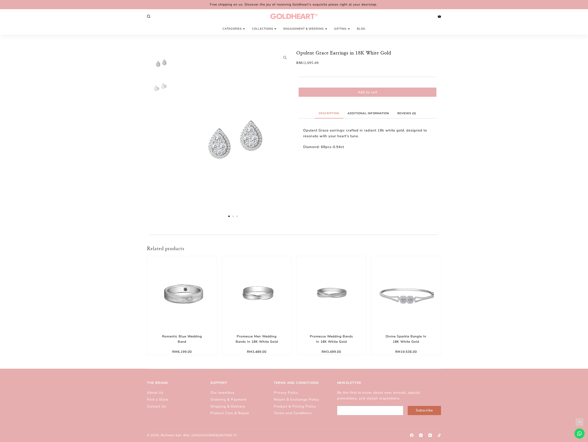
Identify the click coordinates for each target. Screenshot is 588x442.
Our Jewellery (222, 392)
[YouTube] (430, 435)
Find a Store (157, 399)
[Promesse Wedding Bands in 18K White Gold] (331, 291)
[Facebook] (411, 435)
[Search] (148, 16)
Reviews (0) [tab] (406, 113)
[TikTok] (439, 435)
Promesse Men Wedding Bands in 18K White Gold (257, 339)
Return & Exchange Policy (297, 399)
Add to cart (367, 92)
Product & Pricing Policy (295, 406)
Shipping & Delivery (227, 406)
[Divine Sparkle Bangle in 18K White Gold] (406, 291)
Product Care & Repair (230, 413)
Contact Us (156, 406)
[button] (229, 216)
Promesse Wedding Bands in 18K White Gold (331, 339)
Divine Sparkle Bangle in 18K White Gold (406, 339)
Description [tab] (329, 113)
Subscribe (424, 410)
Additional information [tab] (368, 113)
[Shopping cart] (439, 16)
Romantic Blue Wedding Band (182, 339)
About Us (155, 392)
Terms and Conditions (293, 413)
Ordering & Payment (228, 399)
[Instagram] (421, 435)
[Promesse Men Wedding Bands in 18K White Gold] (256, 291)
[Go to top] (579, 422)
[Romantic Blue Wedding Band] (182, 291)
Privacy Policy (286, 392)
